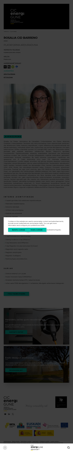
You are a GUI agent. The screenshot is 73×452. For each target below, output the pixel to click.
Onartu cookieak (36, 230)
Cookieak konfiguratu (54, 230)
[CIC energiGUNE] (37, 448)
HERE (42, 225)
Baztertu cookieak (18, 230)
